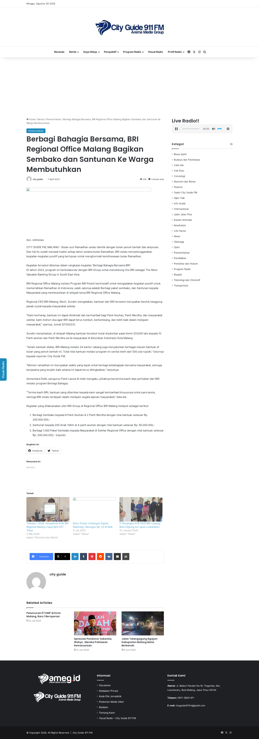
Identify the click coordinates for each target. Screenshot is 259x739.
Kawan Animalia (183, 219)
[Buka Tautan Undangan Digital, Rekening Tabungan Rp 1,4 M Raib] (94, 509)
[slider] (189, 128)
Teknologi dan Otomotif (187, 280)
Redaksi (103, 707)
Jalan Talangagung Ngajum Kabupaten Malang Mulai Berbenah (140, 642)
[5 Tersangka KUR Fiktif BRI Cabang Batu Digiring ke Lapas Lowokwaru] (140, 509)
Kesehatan (180, 225)
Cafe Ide (179, 165)
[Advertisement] (129, 87)
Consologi (179, 176)
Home (32, 119)
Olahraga (179, 241)
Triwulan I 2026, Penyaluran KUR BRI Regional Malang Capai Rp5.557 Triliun (47, 527)
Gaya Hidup (90, 51)
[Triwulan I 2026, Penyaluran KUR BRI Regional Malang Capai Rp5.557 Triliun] (47, 509)
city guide (38, 179)
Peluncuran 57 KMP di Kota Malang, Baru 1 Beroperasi (43, 614)
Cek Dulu (179, 170)
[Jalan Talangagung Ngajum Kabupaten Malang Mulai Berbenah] (143, 623)
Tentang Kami (107, 712)
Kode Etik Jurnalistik (110, 696)
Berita (72, 51)
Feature (178, 187)
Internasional (181, 209)
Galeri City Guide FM (185, 192)
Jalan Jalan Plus (183, 214)
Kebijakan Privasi (108, 690)
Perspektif (110, 51)
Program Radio (132, 51)
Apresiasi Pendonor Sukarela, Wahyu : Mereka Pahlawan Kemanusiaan (93, 642)
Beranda (59, 51)
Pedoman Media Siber (111, 701)
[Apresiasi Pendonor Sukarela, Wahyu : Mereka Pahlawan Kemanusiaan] (95, 623)
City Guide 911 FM (82, 732)
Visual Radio (155, 51)
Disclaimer (105, 685)
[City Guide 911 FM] (129, 26)
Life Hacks (180, 230)
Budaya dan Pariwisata (187, 159)
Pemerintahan (53, 119)
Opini (177, 247)
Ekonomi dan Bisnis (185, 181)
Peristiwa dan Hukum (186, 263)
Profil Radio (175, 51)
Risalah (178, 274)
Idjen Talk (179, 198)
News (177, 236)
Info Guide (180, 203)
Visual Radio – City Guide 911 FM (117, 718)
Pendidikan (180, 258)
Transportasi (181, 285)
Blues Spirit (180, 154)
